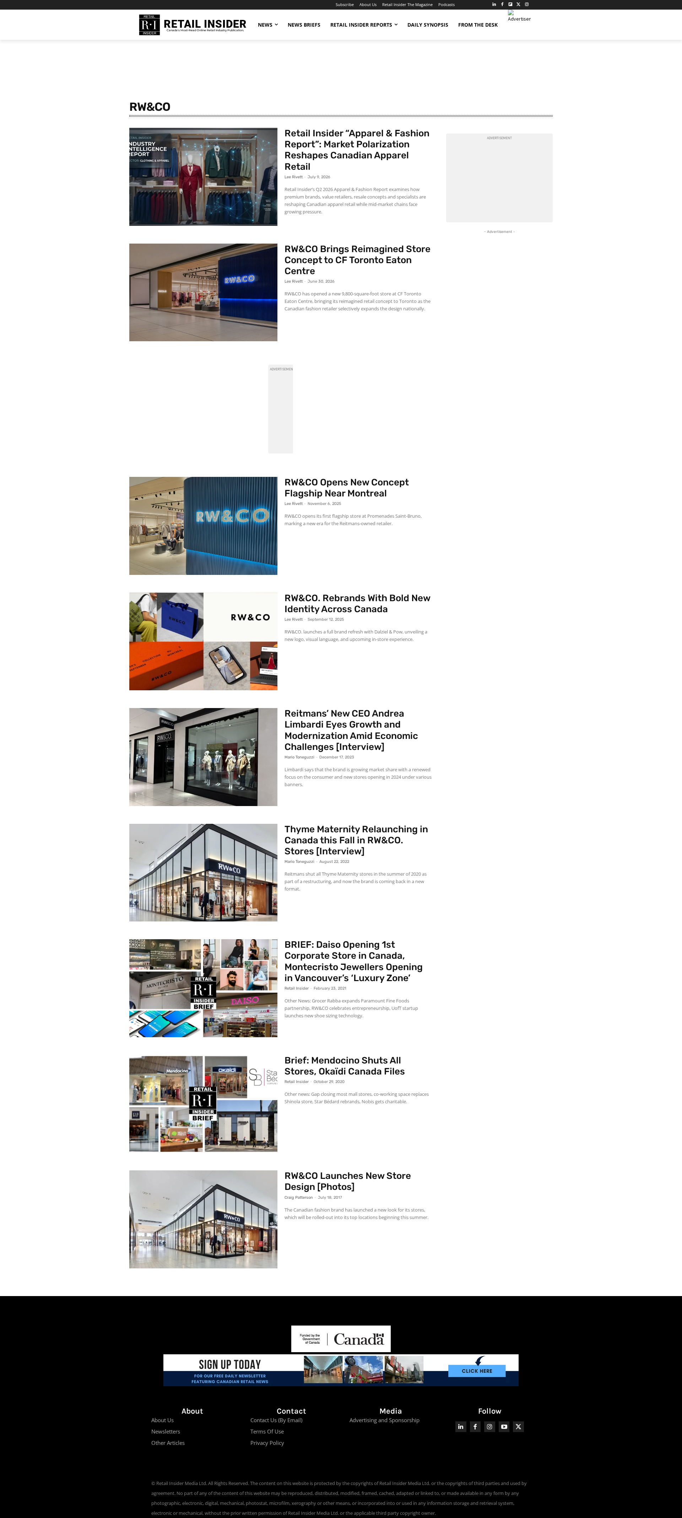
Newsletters (165, 1431)
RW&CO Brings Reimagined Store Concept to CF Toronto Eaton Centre (358, 260)
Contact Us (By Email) (276, 1420)
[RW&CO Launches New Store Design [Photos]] (203, 1219)
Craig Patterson (299, 1197)
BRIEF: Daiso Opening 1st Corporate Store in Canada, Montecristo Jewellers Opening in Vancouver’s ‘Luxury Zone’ (354, 961)
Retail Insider (297, 988)
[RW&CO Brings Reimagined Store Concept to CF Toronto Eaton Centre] (203, 293)
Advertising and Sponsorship (385, 1420)
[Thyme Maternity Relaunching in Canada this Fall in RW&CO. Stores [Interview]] (203, 873)
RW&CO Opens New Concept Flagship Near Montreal (347, 488)
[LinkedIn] (494, 5)
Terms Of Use (267, 1431)
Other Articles (168, 1442)
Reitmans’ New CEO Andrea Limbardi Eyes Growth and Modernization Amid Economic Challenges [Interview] (351, 730)
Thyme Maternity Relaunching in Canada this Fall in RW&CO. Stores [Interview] (356, 840)
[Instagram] (527, 5)
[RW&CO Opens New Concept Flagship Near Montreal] (203, 526)
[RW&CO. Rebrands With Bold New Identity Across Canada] (203, 642)
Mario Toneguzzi (299, 757)
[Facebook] (502, 5)
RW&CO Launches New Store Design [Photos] (348, 1181)
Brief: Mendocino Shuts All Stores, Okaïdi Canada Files (345, 1066)
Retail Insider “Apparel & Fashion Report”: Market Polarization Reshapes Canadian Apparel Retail (357, 150)
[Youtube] (504, 1426)
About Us (162, 1420)
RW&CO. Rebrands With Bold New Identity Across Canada (358, 604)
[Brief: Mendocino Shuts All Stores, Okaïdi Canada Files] (203, 1104)
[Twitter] (518, 5)
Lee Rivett (294, 177)
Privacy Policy (267, 1442)
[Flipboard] (511, 5)
